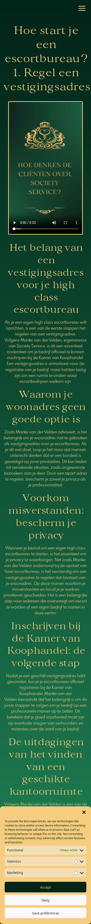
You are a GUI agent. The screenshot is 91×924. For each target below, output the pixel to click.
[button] (84, 812)
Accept (45, 887)
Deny (45, 900)
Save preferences (45, 913)
